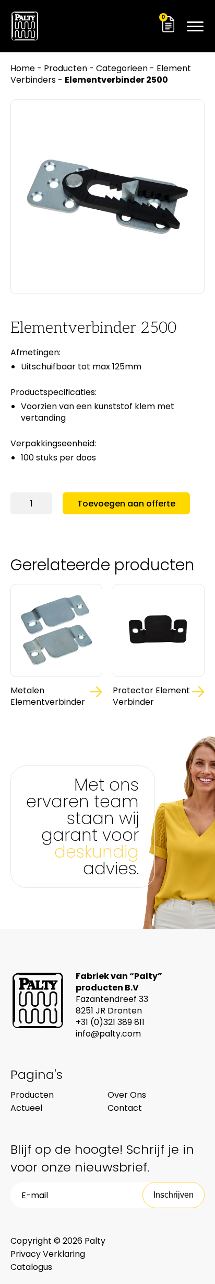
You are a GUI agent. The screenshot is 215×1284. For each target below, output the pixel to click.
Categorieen (122, 68)
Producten (65, 68)
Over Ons (127, 1095)
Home (22, 68)
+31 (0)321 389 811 (110, 1022)
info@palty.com (108, 1034)
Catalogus (31, 1267)
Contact (125, 1108)
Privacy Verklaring (47, 1254)
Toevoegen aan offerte (126, 504)
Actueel (26, 1108)
